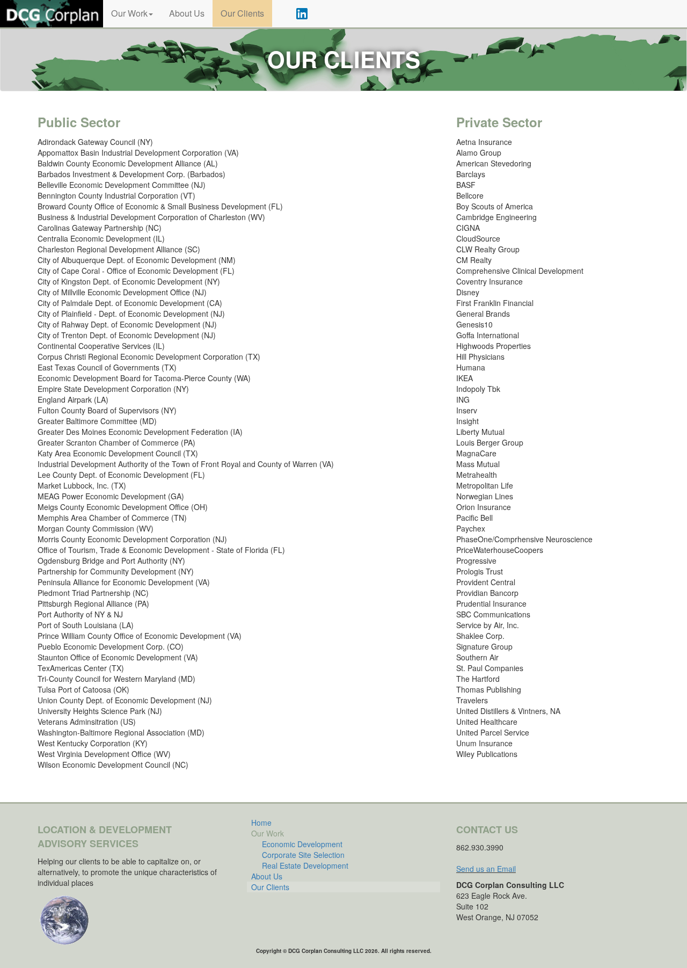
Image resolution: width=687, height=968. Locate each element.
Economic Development (302, 844)
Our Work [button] (129, 13)
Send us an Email (486, 868)
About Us (186, 13)
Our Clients (242, 13)
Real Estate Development (305, 865)
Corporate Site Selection (303, 854)
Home (261, 822)
